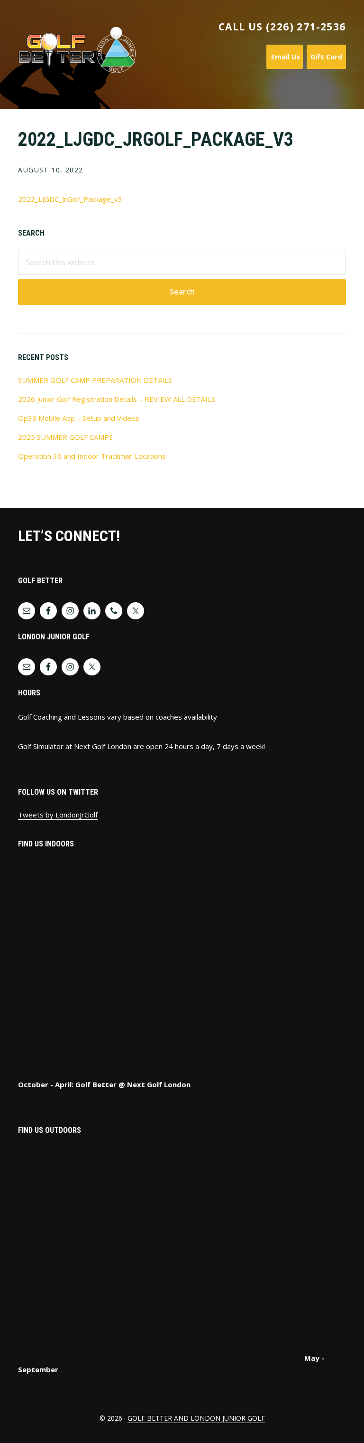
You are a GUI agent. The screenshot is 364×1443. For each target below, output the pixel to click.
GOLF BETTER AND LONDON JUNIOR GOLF (196, 1418)
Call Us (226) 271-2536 (282, 26)
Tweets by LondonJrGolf (58, 814)
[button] (340, 78)
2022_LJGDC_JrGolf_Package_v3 (70, 199)
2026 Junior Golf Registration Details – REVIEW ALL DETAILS (116, 399)
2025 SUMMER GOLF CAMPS (65, 437)
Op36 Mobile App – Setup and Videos (78, 418)
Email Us (284, 56)
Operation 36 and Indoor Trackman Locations (92, 456)
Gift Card (326, 56)
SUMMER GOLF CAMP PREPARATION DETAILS (95, 380)
